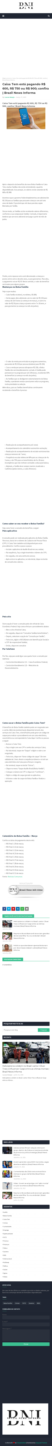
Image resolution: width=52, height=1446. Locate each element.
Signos (5, 1273)
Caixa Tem (6, 1219)
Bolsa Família (7, 1216)
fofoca (5, 1248)
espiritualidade (8, 1234)
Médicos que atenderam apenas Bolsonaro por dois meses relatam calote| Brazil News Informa (31, 947)
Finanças (6, 1244)
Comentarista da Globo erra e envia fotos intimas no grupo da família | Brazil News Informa (30, 1174)
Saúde (5, 1269)
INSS (4, 1255)
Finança (5, 1241)
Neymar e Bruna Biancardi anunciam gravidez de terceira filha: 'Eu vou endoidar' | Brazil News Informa (31, 936)
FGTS (5, 1237)
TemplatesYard (21, 1443)
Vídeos (5, 1277)
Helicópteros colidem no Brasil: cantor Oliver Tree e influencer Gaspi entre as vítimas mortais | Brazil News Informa (31, 923)
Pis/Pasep (6, 1262)
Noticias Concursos (15, 876)
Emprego (6, 1230)
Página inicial (6, 78)
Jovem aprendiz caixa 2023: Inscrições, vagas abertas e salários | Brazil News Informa (31, 1163)
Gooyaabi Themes (41, 1443)
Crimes (5, 1223)
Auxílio (5, 1212)
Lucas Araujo (10, 97)
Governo (5, 1252)
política (5, 1266)
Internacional (7, 1259)
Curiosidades (7, 1226)
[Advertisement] (26, 48)
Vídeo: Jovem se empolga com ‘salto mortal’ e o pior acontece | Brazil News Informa (31, 1184)
